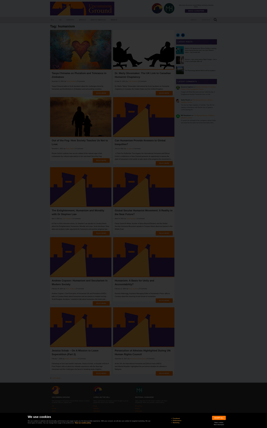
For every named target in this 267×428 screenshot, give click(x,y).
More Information (219, 424)
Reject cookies (218, 422)
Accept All (219, 418)
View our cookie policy (83, 423)
